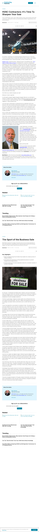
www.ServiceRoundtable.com (8, 150)
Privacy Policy (4, 530)
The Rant (4, 236)
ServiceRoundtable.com (26, 155)
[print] (36, 251)
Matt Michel (4, 22)
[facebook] (16, 251)
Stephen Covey (5, 61)
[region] (19, 530)
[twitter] (19, 251)
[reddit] (21, 251)
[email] (22, 251)
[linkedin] (17, 251)
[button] (3, 3)
